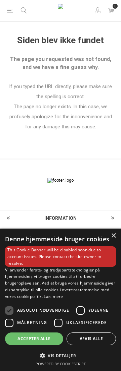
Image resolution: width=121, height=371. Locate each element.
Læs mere (53, 296)
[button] (60, 355)
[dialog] (60, 300)
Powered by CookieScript (61, 363)
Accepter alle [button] (33, 339)
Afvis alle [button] (91, 339)
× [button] (113, 235)
